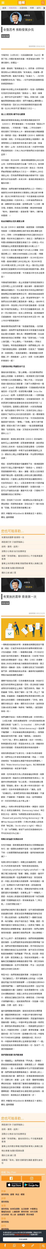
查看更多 (28, 20)
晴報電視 (13, 8)
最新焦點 (5, 1194)
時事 (32, 8)
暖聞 (22, 1194)
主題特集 (23, 8)
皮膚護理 (21, 1214)
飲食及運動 (15, 1208)
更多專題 (30, 1214)
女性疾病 (5, 1214)
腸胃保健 (25, 1211)
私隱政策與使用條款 (22, 1234)
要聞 (12, 1194)
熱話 (17, 1194)
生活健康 (25, 1208)
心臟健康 (16, 1211)
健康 (4, 8)
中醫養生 (34, 1208)
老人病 (13, 1214)
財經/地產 (5, 36)
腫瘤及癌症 (6, 1211)
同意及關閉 (23, 1239)
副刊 (39, 8)
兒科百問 (34, 1211)
